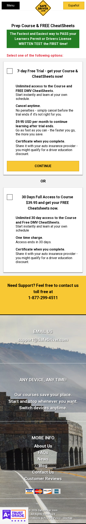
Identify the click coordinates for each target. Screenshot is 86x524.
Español (73, 5)
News (43, 459)
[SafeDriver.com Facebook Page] (43, 357)
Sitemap (67, 518)
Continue (43, 166)
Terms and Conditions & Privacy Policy (37, 518)
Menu (10, 5)
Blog (43, 465)
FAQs (43, 452)
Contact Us (43, 472)
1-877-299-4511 (43, 297)
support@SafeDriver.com (43, 339)
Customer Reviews (43, 478)
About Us (43, 446)
